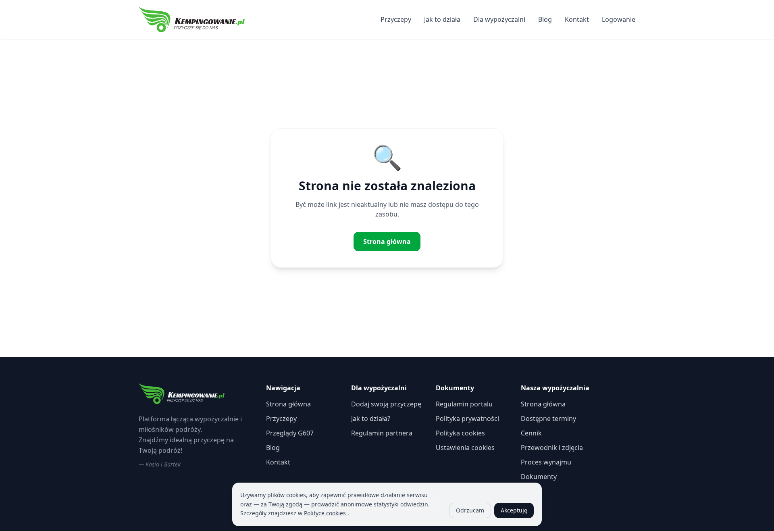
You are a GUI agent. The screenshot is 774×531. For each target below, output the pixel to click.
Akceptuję (514, 510)
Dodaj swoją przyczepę (386, 404)
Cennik (531, 433)
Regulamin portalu (464, 404)
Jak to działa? (370, 418)
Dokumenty (539, 476)
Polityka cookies (460, 433)
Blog (545, 19)
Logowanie (618, 19)
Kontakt (577, 19)
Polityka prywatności (467, 418)
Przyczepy (396, 19)
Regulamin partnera (381, 433)
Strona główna (387, 241)
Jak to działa (442, 19)
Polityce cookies (325, 513)
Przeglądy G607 (290, 433)
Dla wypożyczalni (499, 19)
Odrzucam (470, 510)
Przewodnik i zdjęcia (552, 447)
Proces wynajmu (546, 462)
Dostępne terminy (548, 418)
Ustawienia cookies (465, 447)
